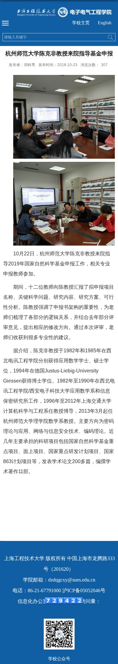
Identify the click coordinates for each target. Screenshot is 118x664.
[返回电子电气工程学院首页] (59, 12)
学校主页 (81, 22)
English (104, 22)
